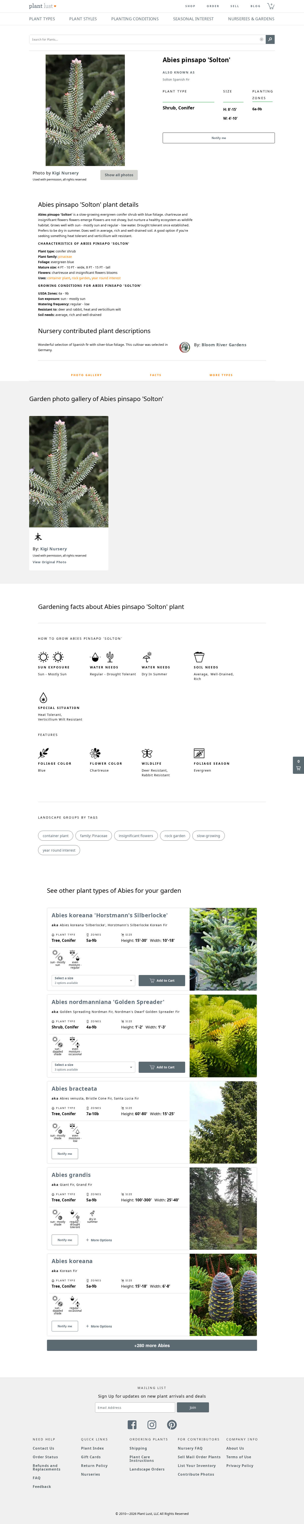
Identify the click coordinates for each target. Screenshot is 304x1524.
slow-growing (208, 835)
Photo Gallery (86, 375)
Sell (235, 6)
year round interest (106, 278)
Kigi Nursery (53, 548)
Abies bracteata (74, 1088)
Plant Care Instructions (142, 1458)
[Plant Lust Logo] (42, 6)
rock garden (81, 278)
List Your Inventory (197, 1465)
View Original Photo (49, 562)
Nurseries (90, 1474)
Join (193, 1407)
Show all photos (119, 174)
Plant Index (92, 1448)
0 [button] (271, 4)
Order (213, 6)
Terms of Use (238, 1456)
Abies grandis (71, 1174)
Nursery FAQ (190, 1448)
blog (256, 6)
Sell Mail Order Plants (199, 1456)
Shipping (138, 1448)
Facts (156, 375)
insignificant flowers (136, 835)
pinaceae (65, 256)
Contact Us (43, 1448)
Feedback (42, 1486)
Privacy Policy (239, 1465)
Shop (190, 6)
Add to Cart (165, 980)
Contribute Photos (196, 1474)
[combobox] (93, 980)
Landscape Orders (147, 1469)
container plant (58, 278)
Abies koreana (72, 1261)
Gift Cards (91, 1456)
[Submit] (270, 39)
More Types (221, 375)
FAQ (37, 1477)
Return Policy (94, 1465)
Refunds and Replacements (47, 1467)
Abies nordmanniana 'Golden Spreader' (108, 1002)
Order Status (45, 1456)
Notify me (219, 138)
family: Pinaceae (93, 835)
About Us (235, 1448)
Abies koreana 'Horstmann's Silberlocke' (110, 915)
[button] (261, 39)
